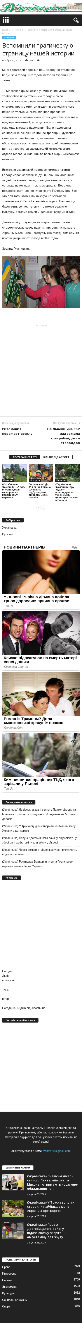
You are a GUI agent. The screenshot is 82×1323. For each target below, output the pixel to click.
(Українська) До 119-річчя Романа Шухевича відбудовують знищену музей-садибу (40, 491)
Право (6, 1267)
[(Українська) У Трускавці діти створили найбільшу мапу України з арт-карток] (13, 1208)
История (9, 37)
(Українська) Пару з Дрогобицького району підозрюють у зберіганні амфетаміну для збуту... (46, 1230)
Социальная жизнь (14, 1300)
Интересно (9, 1273)
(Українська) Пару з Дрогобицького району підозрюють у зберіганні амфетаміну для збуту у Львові (39, 840)
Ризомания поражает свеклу (17, 431)
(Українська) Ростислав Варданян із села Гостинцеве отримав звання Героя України (37, 864)
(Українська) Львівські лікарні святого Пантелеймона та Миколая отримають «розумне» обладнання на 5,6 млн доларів (39, 814)
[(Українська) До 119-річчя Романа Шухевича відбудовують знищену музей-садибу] (41, 473)
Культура (8, 1293)
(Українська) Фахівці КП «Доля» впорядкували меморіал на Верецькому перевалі (14, 491)
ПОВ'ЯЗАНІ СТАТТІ (25, 457)
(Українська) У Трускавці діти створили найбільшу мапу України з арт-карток (39, 828)
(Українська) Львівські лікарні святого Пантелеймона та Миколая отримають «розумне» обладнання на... (53, 1182)
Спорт (6, 1306)
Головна (6, 29)
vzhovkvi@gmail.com (57, 1151)
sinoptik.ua (38, 1008)
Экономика (9, 1286)
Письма (7, 1280)
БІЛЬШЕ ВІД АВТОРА (56, 457)
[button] (75, 20)
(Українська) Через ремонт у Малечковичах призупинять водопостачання (39, 852)
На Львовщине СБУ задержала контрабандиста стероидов (63, 436)
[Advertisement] (41, 370)
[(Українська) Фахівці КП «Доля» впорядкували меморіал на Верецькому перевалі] (14, 473)
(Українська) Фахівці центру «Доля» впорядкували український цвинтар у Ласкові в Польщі (66, 492)
